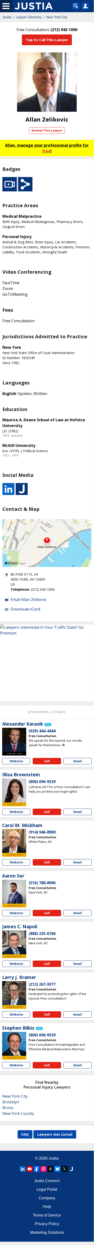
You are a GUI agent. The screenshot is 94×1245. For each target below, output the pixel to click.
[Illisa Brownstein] (14, 790)
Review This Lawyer (46, 130)
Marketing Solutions (47, 1232)
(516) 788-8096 (42, 882)
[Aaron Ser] (14, 892)
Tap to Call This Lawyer (47, 39)
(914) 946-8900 (42, 832)
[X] (64, 1169)
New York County (18, 1113)
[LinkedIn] (22, 1169)
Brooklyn (10, 1102)
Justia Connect (47, 1181)
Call (47, 761)
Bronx (7, 1107)
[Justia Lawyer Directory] (71, 1169)
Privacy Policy (47, 1224)
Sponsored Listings (47, 712)
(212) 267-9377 (42, 984)
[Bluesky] (57, 1169)
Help (47, 1207)
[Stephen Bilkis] (14, 1044)
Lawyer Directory (29, 17)
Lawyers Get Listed (54, 1134)
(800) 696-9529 (42, 781)
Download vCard (25, 609)
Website (16, 761)
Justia (6, 17)
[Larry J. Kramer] (14, 993)
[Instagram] (43, 1169)
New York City (56, 17)
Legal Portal (47, 1189)
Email (77, 761)
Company (47, 1198)
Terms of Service (47, 1215)
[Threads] (50, 1169)
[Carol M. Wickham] (14, 841)
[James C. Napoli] (14, 942)
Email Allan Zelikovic (29, 599)
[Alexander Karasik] (14, 740)
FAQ (25, 1134)
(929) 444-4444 (42, 731)
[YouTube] (29, 1169)
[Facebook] (36, 1169)
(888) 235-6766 (42, 933)
